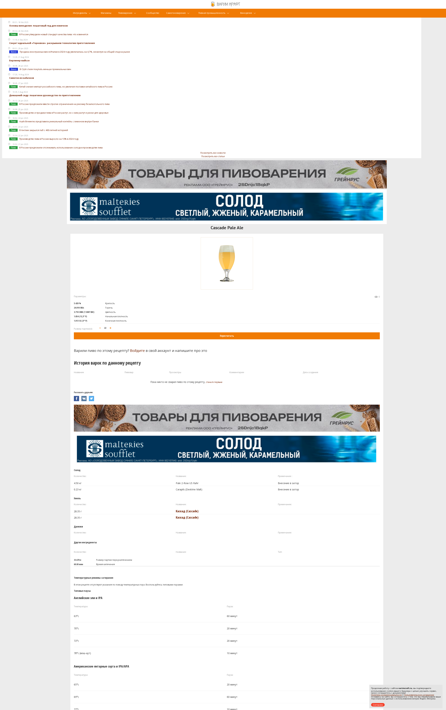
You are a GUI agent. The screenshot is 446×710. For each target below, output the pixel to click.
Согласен (378, 704)
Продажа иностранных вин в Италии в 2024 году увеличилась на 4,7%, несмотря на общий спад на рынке (75, 51)
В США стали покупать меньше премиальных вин (45, 69)
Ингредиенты (80, 12)
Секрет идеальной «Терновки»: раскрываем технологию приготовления (52, 43)
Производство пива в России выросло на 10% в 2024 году (49, 138)
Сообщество (152, 12)
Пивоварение (125, 12)
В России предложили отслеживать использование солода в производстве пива (61, 147)
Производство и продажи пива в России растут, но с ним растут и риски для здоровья (63, 112)
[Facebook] (77, 397)
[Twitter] (92, 397)
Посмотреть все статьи (213, 156)
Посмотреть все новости (213, 152)
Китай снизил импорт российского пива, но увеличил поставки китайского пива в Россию (66, 86)
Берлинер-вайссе (19, 60)
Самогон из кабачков (21, 77)
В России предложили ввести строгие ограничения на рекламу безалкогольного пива (64, 104)
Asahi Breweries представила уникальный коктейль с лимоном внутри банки (59, 121)
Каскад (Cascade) (187, 511)
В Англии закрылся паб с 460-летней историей (43, 130)
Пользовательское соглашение (419, 694)
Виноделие (246, 12)
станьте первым (214, 382)
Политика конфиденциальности (386, 694)
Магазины (106, 12)
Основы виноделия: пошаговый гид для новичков (38, 25)
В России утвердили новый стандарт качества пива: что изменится (53, 34)
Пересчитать (227, 335)
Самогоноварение (176, 12)
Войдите (137, 350)
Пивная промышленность (211, 12)
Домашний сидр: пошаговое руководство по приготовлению (45, 95)
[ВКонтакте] (85, 397)
